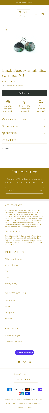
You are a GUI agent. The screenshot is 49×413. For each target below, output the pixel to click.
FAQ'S (7, 271)
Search (8, 277)
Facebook (9, 319)
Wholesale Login (12, 335)
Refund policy (39, 399)
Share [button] (7, 149)
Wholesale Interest (13, 342)
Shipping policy (40, 403)
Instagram (9, 312)
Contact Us (10, 300)
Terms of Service (12, 265)
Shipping (5, 85)
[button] (6, 14)
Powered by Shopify (23, 399)
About (7, 306)
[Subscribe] (41, 190)
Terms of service (25, 403)
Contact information (26, 407)
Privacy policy (11, 403)
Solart (13, 399)
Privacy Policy (11, 283)
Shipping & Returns (13, 259)
